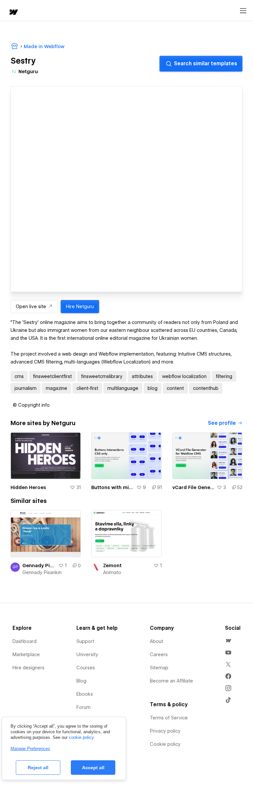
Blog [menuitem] (81, 680)
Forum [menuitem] (83, 707)
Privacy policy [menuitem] (165, 731)
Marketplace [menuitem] (26, 654)
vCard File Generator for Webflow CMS (193, 487)
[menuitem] (228, 640)
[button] (31, 405)
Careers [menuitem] (159, 654)
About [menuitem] (156, 641)
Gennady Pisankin (42, 572)
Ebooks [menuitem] (84, 694)
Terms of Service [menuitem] (169, 717)
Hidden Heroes (28, 487)
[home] (13, 12)
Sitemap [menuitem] (159, 667)
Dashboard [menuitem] (25, 641)
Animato (112, 572)
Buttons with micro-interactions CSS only (112, 487)
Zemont (112, 565)
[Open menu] (243, 10)
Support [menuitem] (85, 641)
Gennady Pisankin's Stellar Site (39, 565)
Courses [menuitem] (85, 667)
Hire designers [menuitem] (28, 667)
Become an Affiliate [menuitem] (171, 680)
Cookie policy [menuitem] (165, 744)
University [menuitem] (87, 654)
